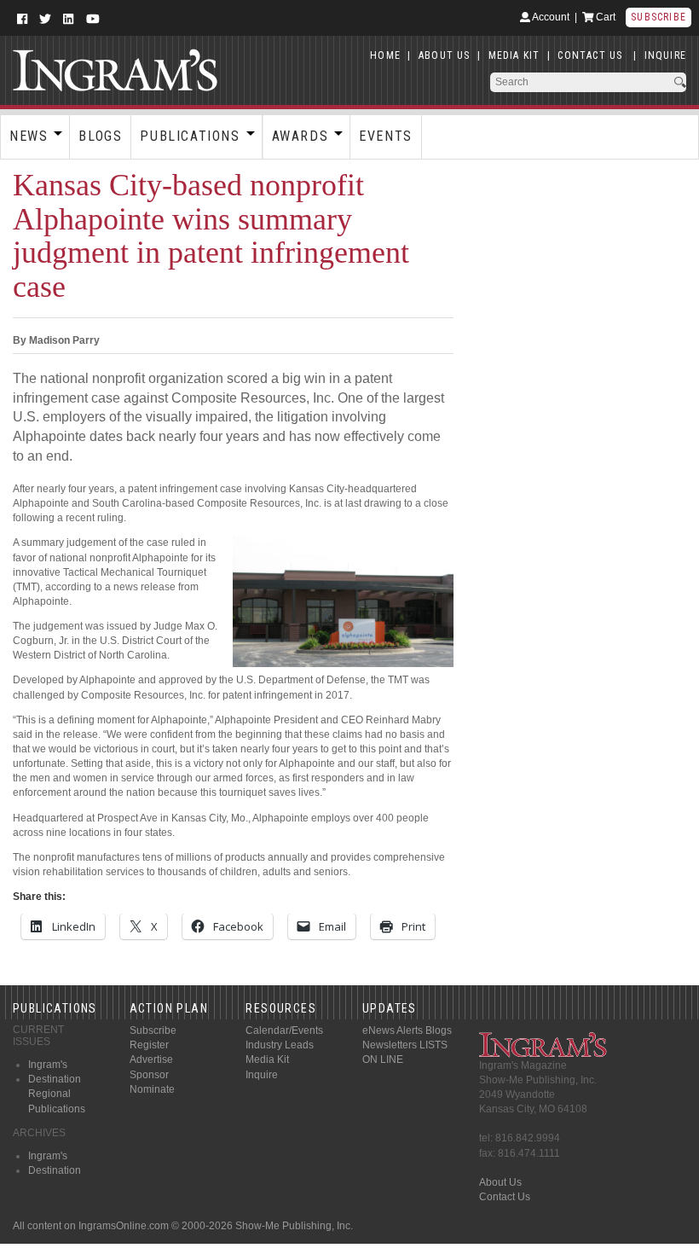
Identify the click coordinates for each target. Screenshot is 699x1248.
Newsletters (389, 1045)
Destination (54, 1170)
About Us (500, 1182)
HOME (385, 55)
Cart (604, 17)
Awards (300, 136)
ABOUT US (445, 55)
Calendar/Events (284, 1030)
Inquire (262, 1075)
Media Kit (267, 1059)
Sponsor (149, 1075)
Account (549, 17)
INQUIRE (665, 55)
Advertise (151, 1059)
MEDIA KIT (514, 55)
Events (386, 136)
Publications (190, 136)
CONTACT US (589, 55)
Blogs (100, 136)
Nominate (152, 1089)
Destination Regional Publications (56, 1093)
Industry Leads (280, 1045)
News (28, 136)
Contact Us (504, 1197)
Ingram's (47, 1065)
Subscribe (658, 17)
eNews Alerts (392, 1030)
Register (149, 1045)
